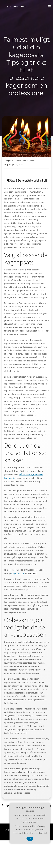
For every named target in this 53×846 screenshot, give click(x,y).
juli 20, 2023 (17, 164)
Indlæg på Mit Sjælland (26, 160)
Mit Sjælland (16, 6)
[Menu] (49, 6)
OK (30, 839)
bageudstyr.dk (17, 573)
